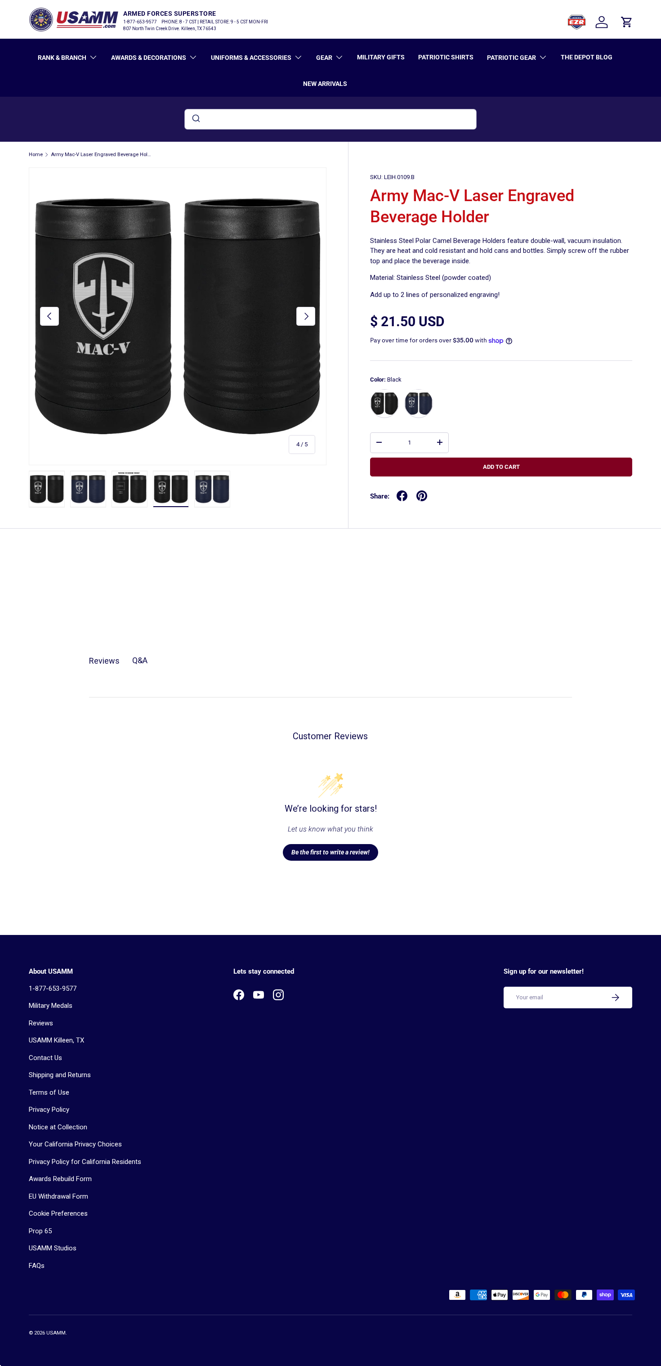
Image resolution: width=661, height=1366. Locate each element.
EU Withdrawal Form (58, 1196)
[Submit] (195, 119)
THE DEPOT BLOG (586, 57)
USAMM (56, 1333)
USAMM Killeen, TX (56, 1040)
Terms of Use (49, 1092)
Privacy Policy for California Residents (85, 1162)
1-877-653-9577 (52, 988)
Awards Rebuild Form (60, 1179)
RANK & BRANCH (62, 57)
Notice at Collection (58, 1127)
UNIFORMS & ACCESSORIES (251, 57)
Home (36, 154)
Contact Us (45, 1058)
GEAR (324, 57)
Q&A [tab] (139, 660)
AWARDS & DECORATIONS (148, 57)
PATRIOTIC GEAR (511, 57)
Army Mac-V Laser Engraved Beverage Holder (101, 154)
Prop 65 (40, 1231)
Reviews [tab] (104, 660)
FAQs (37, 1266)
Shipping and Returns (60, 1075)
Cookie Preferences (58, 1213)
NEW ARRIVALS (325, 83)
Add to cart (501, 466)
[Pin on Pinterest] (422, 496)
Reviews (41, 1023)
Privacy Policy (49, 1109)
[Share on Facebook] (402, 496)
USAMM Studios (52, 1248)
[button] (627, 22)
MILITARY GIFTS (381, 57)
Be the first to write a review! (330, 852)
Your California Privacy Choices (75, 1144)
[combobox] (330, 119)
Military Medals (50, 1006)
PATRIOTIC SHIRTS (445, 57)
